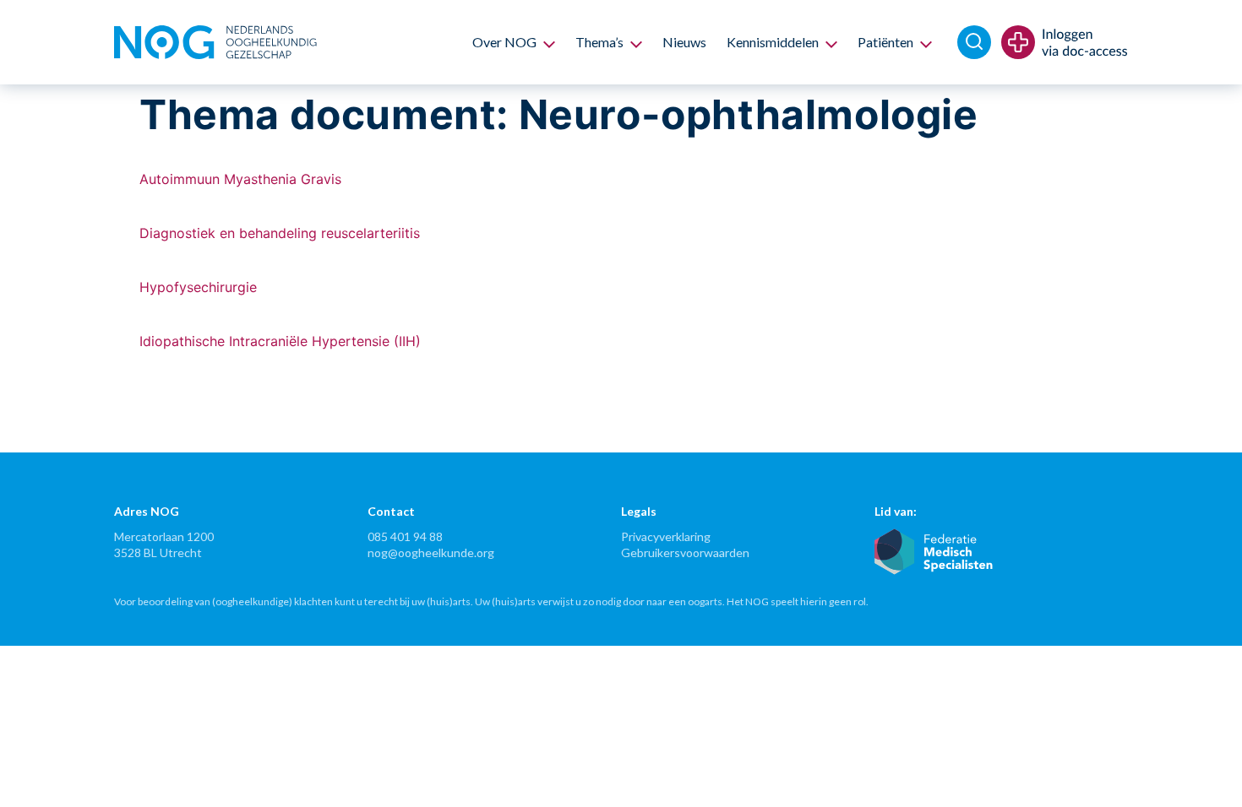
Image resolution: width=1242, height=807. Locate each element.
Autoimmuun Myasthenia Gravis (240, 179)
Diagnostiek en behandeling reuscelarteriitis (279, 233)
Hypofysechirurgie (198, 287)
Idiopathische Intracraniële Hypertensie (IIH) (280, 341)
